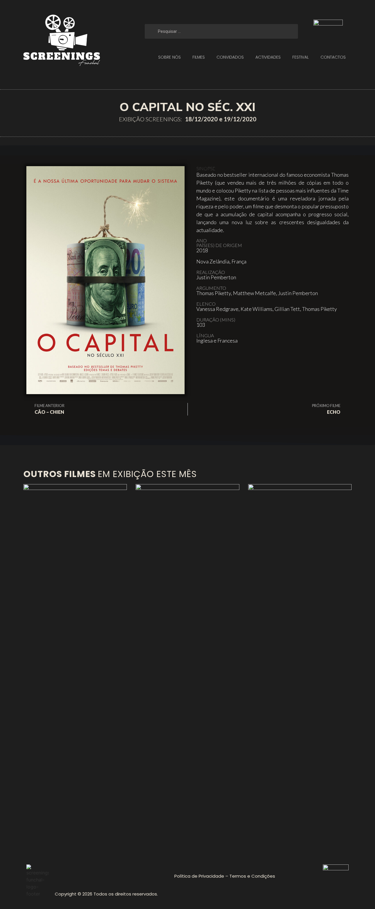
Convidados (230, 57)
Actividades (268, 57)
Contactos (333, 57)
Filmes (198, 57)
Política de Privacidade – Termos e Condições (224, 876)
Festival (300, 57)
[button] (202, 358)
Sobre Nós (169, 57)
